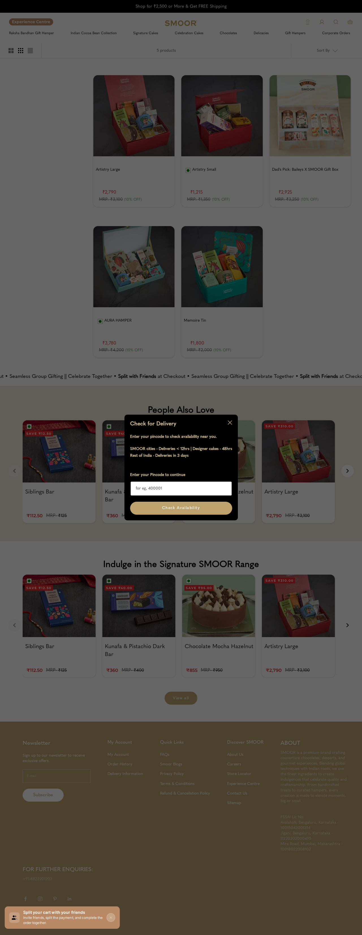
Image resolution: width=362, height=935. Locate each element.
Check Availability (181, 508)
